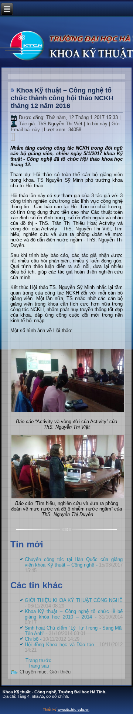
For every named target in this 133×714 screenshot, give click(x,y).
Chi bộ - (52, 639)
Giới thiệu (60, 672)
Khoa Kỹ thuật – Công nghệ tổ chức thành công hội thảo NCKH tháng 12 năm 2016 (62, 98)
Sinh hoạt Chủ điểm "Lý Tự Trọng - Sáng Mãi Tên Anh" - (74, 630)
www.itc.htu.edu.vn (73, 709)
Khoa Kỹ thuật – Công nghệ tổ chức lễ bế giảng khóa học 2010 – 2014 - (74, 617)
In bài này (97, 123)
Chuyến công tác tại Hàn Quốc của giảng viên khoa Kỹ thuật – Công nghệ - (74, 565)
